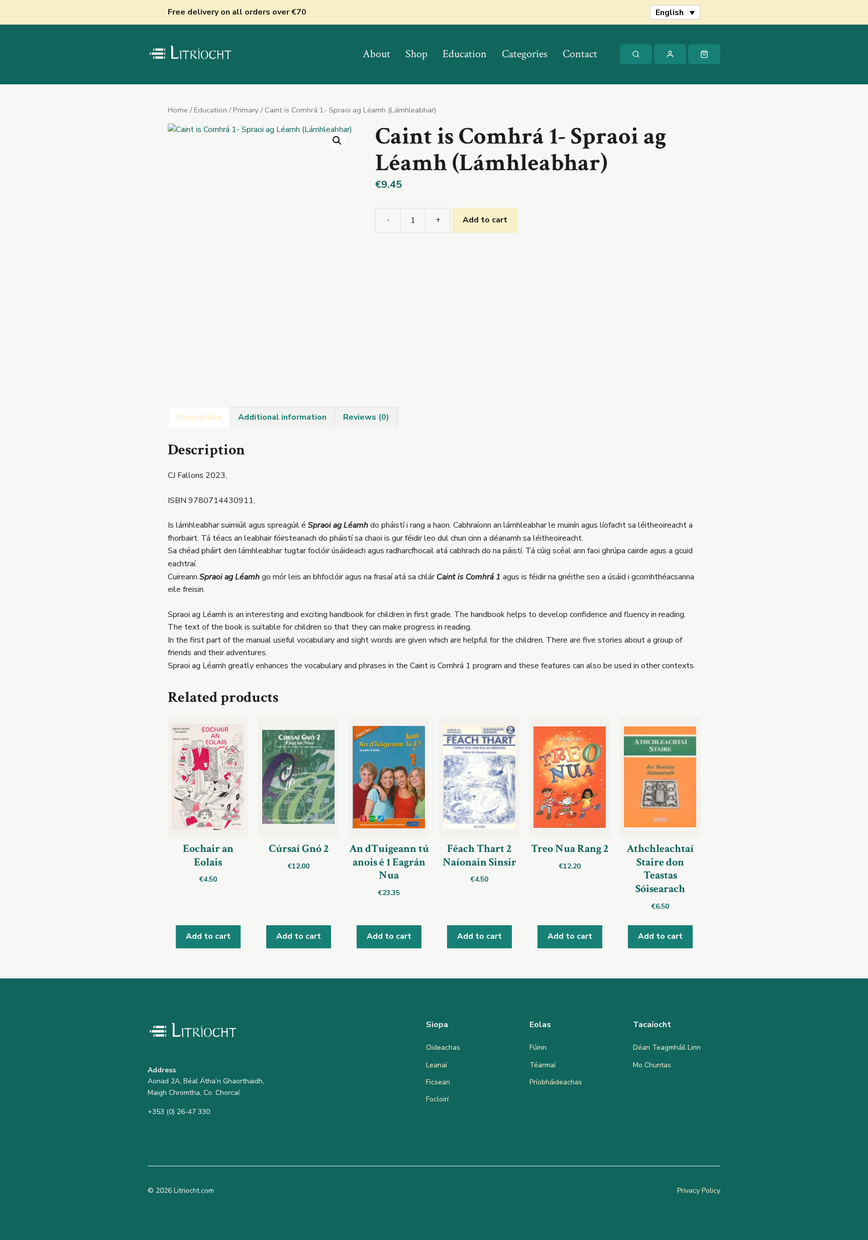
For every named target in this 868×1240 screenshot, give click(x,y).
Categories (525, 54)
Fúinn (538, 1047)
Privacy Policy (698, 1190)
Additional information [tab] (282, 417)
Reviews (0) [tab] (366, 417)
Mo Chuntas (652, 1065)
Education (465, 54)
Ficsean (438, 1082)
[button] (337, 141)
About (376, 54)
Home (178, 110)
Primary (246, 110)
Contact (580, 54)
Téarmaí (542, 1065)
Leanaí (436, 1065)
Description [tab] (199, 417)
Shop (416, 54)
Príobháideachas (555, 1082)
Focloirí (437, 1099)
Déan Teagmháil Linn (667, 1047)
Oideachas (443, 1047)
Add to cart (485, 219)
